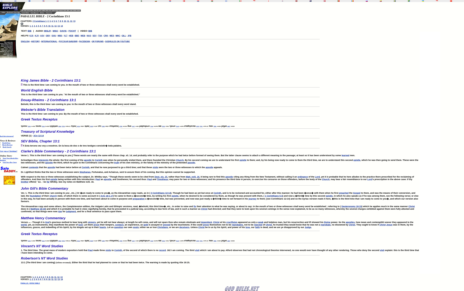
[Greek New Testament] (15, 1)
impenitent (206, 222)
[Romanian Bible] (353, 1)
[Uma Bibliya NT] (437, 1)
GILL (124, 36)
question (118, 227)
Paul (97, 179)
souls (136, 227)
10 (65, 21)
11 (68, 21)
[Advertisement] (9, 97)
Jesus (389, 225)
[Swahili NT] (409, 1)
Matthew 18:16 (37, 209)
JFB (129, 36)
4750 (121, 126)
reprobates (237, 225)
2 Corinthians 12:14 (161, 193)
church (53, 196)
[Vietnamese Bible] (451, 1)
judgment (71, 211)
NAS (89, 36)
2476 (197, 126)
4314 (78, 126)
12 (71, 21)
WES (112, 36)
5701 (201, 126)
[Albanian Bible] (128, 1)
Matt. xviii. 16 (192, 177)
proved (166, 225)
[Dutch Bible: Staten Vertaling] (198, 1)
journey (252, 199)
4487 (228, 126)
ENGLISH (25, 41)
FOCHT (72, 31)
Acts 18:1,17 (106, 196)
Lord (317, 177)
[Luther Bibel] (114, 1)
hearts (102, 227)
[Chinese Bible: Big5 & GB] (86, 1)
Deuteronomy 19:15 (351, 206)
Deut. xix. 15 (161, 177)
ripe (60, 211)
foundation (35, 196)
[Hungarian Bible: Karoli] (212, 1)
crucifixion (231, 222)
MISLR (47, 31)
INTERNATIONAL (49, 41)
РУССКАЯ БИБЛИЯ (68, 41)
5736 (63, 126)
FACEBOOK (84, 41)
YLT (65, 36)
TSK (100, 36)
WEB (83, 36)
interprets (44, 160)
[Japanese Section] (268, 1)
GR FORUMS (98, 41)
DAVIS (63, 31)
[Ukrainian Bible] (423, 1)
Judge (308, 227)
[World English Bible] (43, 1)
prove (96, 225)
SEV (95, 36)
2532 (163, 126)
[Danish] (184, 1)
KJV (37, 36)
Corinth (99, 160)
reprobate (326, 225)
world (24, 225)
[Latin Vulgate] (29, 1)
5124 (43, 126)
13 (74, 21)
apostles (350, 222)
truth (116, 162)
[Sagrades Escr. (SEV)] (71, 1)
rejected (258, 225)
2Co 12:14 (38, 136)
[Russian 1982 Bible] (367, 1)
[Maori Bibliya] (311, 1)
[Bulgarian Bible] (156, 1)
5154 (29, 126)
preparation (139, 199)
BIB (29, 31)
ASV (42, 36)
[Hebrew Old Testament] (1, 1)
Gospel (356, 193)
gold (145, 225)
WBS (60, 36)
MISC (55, 31)
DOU (54, 36)
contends (33, 167)
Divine (327, 222)
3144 (151, 126)
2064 (59, 126)
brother (25, 182)
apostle (88, 160)
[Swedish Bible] (395, 1)
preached (344, 193)
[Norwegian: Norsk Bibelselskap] (325, 1)
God (47, 222)
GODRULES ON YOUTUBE (117, 41)
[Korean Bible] (282, 1)
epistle (242, 160)
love (248, 227)
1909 (103, 126)
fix (195, 206)
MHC (118, 36)
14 (62, 26)
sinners (92, 222)
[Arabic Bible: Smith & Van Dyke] (142, 1)
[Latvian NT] (296, 1)
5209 (91, 126)
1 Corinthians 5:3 (274, 196)
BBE (77, 36)
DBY (48, 36)
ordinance (302, 177)
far (48, 182)
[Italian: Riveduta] (240, 1)
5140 (177, 126)
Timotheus (162, 179)
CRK (106, 36)
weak (260, 222)
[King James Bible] (57, 1)
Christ (411, 206)
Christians (162, 227)
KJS (31, 36)
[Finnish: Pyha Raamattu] (226, 1)
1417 (133, 126)
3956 (215, 126)
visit (197, 250)
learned (345, 155)
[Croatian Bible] (170, 1)
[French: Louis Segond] (100, 1)
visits (155, 167)
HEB (71, 36)
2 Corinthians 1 (40, 21)
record (162, 250)
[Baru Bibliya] (254, 1)
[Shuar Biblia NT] (381, 1)
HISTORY (35, 41)
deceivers (184, 227)
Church (180, 160)
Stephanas (85, 172)
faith (257, 227)
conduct (119, 225)
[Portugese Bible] (339, 1)
